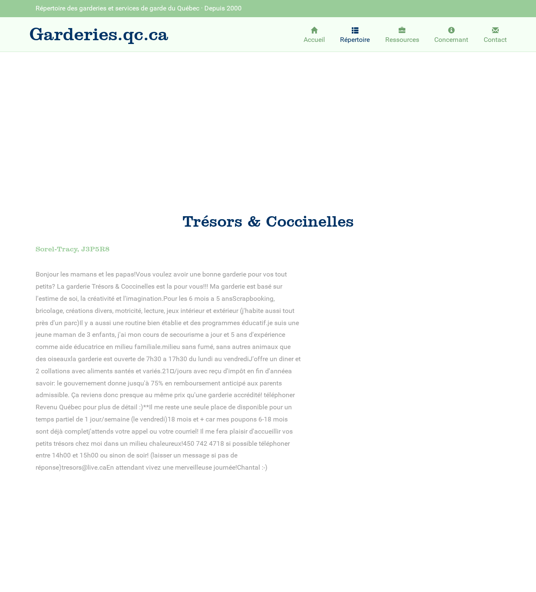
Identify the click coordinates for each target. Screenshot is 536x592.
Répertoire (355, 40)
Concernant (451, 40)
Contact (495, 40)
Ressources (402, 40)
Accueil (314, 40)
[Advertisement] (268, 120)
